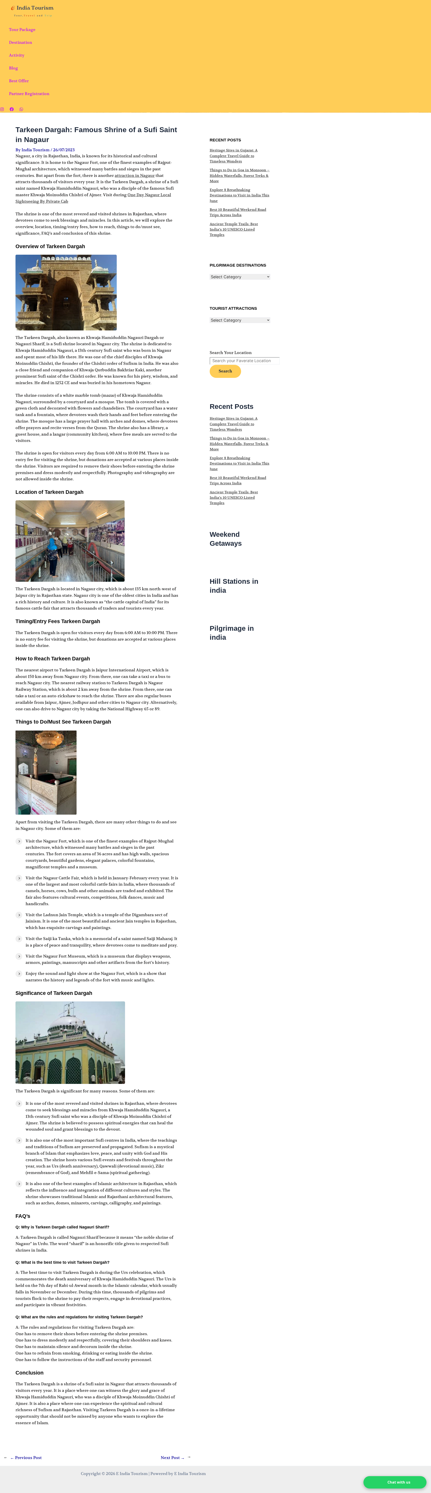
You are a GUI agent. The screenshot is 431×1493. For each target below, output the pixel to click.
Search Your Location (231, 352)
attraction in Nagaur (135, 175)
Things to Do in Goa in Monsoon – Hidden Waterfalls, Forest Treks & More (240, 175)
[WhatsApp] (21, 109)
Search (225, 371)
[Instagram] (2, 109)
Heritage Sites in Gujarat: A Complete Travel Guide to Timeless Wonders (233, 156)
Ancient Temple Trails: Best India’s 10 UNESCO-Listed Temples (234, 229)
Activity (16, 55)
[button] (395, 1482)
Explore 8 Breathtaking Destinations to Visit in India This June (239, 195)
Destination (20, 42)
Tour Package (22, 29)
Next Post (173, 1458)
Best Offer (19, 80)
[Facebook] (12, 109)
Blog (13, 68)
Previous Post (26, 1458)
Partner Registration (29, 93)
